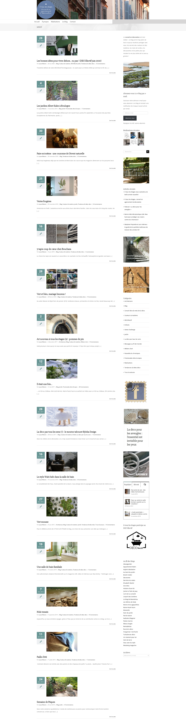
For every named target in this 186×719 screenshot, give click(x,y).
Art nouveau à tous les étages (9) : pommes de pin (60, 339)
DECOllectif (74, 63)
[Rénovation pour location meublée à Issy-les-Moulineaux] (140, 142)
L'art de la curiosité (129, 594)
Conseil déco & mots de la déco (134, 311)
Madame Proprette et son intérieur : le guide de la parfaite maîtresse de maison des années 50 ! (136, 227)
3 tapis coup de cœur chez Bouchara (54, 249)
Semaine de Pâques (46, 702)
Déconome (126, 578)
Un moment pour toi (129, 637)
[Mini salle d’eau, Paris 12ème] (140, 135)
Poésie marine (128, 621)
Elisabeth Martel (128, 583)
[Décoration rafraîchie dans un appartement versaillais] (133, 135)
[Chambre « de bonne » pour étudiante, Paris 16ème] (126, 135)
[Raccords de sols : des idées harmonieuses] (127, 490)
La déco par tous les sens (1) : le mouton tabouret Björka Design (66, 431)
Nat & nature (127, 615)
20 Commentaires (84, 387)
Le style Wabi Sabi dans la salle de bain (55, 476)
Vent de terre (127, 640)
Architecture (62, 342)
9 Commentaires (94, 342)
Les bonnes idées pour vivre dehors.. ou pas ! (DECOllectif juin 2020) (69, 60)
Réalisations (128, 363)
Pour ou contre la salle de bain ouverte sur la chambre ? (138, 502)
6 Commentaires (82, 156)
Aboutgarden (127, 564)
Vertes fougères (44, 201)
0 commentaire (90, 252)
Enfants (74, 435)
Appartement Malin (129, 567)
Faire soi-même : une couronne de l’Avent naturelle (60, 153)
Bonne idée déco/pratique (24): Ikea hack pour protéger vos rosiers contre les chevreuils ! (136, 217)
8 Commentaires (82, 480)
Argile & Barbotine (129, 569)
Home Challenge (129, 330)
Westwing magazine (129, 645)
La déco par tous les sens (84, 435)
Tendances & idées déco (87, 63)
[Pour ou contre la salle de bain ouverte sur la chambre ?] (127, 500)
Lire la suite (112, 73)
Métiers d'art (84, 342)
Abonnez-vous (130, 118)
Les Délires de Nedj (129, 602)
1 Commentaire (86, 109)
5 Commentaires (91, 297)
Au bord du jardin (129, 572)
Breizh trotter (127, 575)
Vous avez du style (129, 643)
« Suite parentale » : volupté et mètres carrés (139, 513)
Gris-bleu (126, 586)
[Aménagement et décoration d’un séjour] (133, 142)
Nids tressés (42, 611)
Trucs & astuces (100, 525)
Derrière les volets (129, 580)
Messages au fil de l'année (133, 344)
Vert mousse (42, 521)
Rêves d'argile (127, 624)
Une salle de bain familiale (49, 566)
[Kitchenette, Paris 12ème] (126, 142)
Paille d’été (42, 656)
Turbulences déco (129, 634)
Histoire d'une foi (128, 588)
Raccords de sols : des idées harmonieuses (138, 491)
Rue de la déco (128, 629)
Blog (57, 63)
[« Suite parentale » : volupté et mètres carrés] (127, 512)
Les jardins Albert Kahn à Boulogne (53, 105)
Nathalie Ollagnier (129, 618)
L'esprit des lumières (130, 596)
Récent (136, 484)
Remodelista (127, 626)
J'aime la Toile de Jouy (130, 591)
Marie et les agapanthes (131, 605)
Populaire (127, 484)
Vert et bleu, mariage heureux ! (51, 294)
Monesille (126, 610)
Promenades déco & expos (73, 109)
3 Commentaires (100, 63)
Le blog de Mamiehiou (130, 599)
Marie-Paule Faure (129, 607)
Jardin (79, 63)
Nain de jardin (128, 613)
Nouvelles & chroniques (132, 353)
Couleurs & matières (64, 63)
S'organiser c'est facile (130, 632)
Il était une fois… (44, 384)
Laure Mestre (42, 63)
